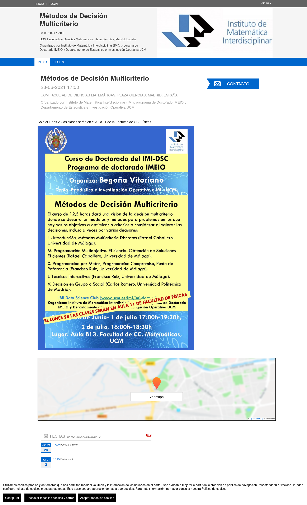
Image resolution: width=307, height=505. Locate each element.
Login (53, 4)
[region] (153, 491)
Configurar (12, 498)
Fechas (59, 62)
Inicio (40, 4)
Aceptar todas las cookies (97, 498)
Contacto (238, 84)
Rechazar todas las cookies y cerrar (50, 498)
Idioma (265, 3)
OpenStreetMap (257, 418)
